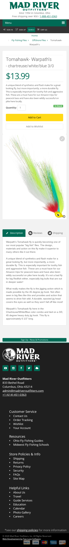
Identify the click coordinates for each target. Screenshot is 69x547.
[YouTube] (5, 368)
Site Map (18, 478)
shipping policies (27, 530)
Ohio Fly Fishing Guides (28, 441)
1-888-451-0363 (48, 16)
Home (34, 35)
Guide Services (22, 500)
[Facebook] (21, 368)
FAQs (16, 474)
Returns (18, 462)
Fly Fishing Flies (19, 40)
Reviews (37, 233)
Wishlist (18, 424)
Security (18, 470)
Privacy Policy (22, 466)
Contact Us (20, 416)
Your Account (22, 428)
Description (16, 233)
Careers (18, 516)
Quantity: (11, 107)
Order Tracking (23, 420)
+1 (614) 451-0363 (14, 395)
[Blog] (37, 368)
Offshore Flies (39, 40)
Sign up (22, 30)
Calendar (19, 508)
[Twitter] (29, 368)
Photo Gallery (22, 512)
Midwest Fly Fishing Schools (31, 445)
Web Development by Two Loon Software (22, 538)
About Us (19, 492)
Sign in (10, 30)
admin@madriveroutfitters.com (23, 391)
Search (31, 30)
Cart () (44, 30)
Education (19, 504)
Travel (17, 496)
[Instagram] (13, 368)
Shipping (58, 233)
